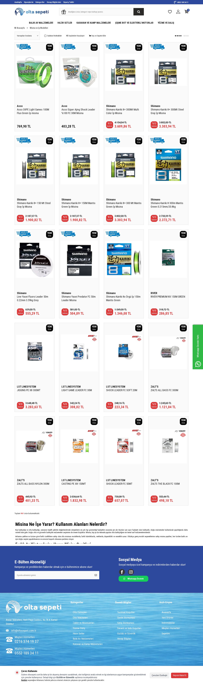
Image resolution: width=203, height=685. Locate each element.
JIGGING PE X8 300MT (28, 390)
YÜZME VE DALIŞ (166, 22)
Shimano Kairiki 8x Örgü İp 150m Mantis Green (123, 298)
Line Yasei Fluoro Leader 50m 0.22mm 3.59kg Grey (32, 298)
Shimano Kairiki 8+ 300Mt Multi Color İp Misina (122, 111)
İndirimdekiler (168, 622)
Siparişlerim (28, 2)
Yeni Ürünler (167, 617)
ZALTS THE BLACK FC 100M (165, 483)
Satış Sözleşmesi (125, 622)
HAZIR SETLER (65, 22)
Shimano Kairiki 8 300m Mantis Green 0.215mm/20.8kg (167, 205)
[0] (186, 12)
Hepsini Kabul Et (179, 675)
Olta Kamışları (80, 612)
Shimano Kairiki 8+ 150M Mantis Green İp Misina (78, 205)
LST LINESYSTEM (26, 386)
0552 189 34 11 (182, 2)
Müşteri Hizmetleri (171, 628)
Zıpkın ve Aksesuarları (83, 622)
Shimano (111, 106)
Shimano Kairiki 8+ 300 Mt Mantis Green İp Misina (123, 205)
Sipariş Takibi (68, 2)
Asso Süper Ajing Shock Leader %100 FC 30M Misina (78, 111)
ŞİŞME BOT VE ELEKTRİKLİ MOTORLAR (134, 22)
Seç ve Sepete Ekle (98, 36)
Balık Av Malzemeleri (83, 638)
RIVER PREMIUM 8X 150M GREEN (168, 296)
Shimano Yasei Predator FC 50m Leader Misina (79, 298)
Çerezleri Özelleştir (159, 675)
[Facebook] (122, 572)
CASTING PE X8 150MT (74, 483)
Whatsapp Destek (136, 578)
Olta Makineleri (80, 617)
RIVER (154, 293)
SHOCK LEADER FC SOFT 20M (121, 390)
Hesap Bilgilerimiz (54, 2)
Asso (20, 106)
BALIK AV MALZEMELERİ (41, 22)
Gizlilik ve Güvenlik (126, 633)
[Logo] (33, 607)
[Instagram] (131, 572)
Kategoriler (40, 2)
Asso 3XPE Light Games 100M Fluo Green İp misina (33, 111)
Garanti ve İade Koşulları (129, 628)
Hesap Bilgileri (124, 638)
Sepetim (166, 633)
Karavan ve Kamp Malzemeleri (88, 644)
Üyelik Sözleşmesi (126, 617)
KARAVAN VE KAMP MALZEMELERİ (94, 22)
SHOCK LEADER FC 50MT (119, 483)
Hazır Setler (78, 633)
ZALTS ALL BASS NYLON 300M (33, 483)
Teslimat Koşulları (126, 612)
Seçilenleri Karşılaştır (76, 36)
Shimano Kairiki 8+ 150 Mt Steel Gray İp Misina (34, 205)
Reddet (24, 680)
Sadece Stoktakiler (54, 36)
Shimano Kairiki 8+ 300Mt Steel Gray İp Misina (167, 111)
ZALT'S (154, 386)
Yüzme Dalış (79, 628)
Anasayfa (20, 28)
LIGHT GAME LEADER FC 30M (77, 390)
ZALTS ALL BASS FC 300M (164, 390)
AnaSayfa (18, 2)
